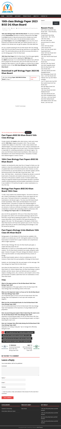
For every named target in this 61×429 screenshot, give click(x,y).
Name (3, 378)
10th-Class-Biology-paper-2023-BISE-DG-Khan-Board (13, 132)
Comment (4, 366)
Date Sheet (18, 16)
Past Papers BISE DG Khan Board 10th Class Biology (16, 341)
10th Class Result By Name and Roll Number (49, 421)
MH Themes (40, 427)
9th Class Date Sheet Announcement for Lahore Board (48, 42)
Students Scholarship (7, 408)
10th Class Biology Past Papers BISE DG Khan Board (19, 332)
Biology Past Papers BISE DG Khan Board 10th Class (16, 335)
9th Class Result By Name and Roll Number (49, 417)
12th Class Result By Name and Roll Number (49, 413)
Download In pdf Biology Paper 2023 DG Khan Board (17, 338)
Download (28, 132)
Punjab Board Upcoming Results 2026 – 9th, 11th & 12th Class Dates (48, 36)
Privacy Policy (27, 16)
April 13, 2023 (7, 28)
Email (3, 382)
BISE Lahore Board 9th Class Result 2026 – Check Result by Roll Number (48, 31)
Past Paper (9, 16)
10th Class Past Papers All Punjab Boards (27, 28)
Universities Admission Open (8, 411)
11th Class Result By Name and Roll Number (49, 409)
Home (2, 16)
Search (43, 20)
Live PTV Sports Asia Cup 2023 (49, 81)
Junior (13, 28)
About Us (36, 16)
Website (4, 387)
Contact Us (44, 16)
